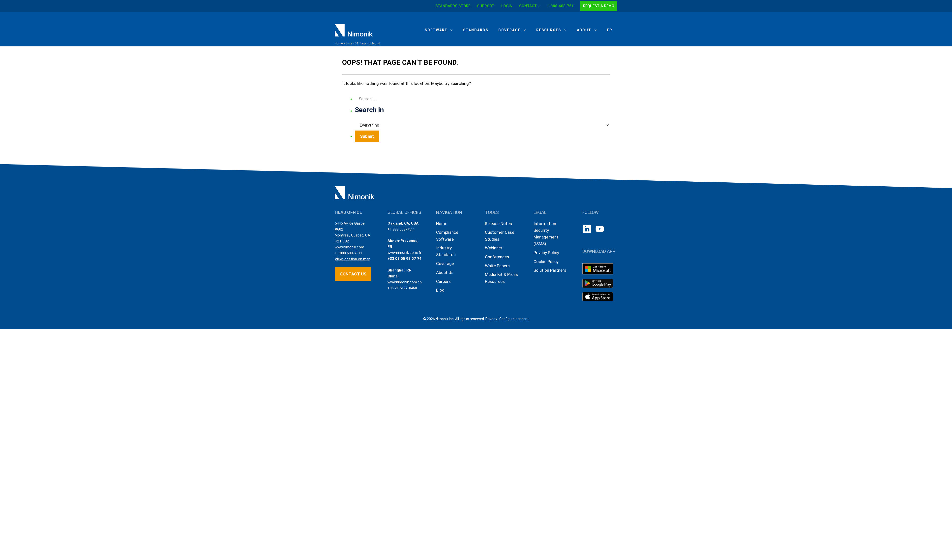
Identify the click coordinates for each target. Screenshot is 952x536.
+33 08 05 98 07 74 (404, 258)
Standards (475, 30)
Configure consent (514, 319)
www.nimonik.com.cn (404, 282)
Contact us (353, 273)
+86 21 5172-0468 (402, 288)
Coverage (509, 30)
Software (436, 30)
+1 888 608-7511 (348, 253)
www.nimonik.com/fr (404, 252)
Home (339, 43)
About (584, 30)
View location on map (352, 259)
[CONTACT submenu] (539, 6)
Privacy (491, 319)
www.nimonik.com (349, 247)
